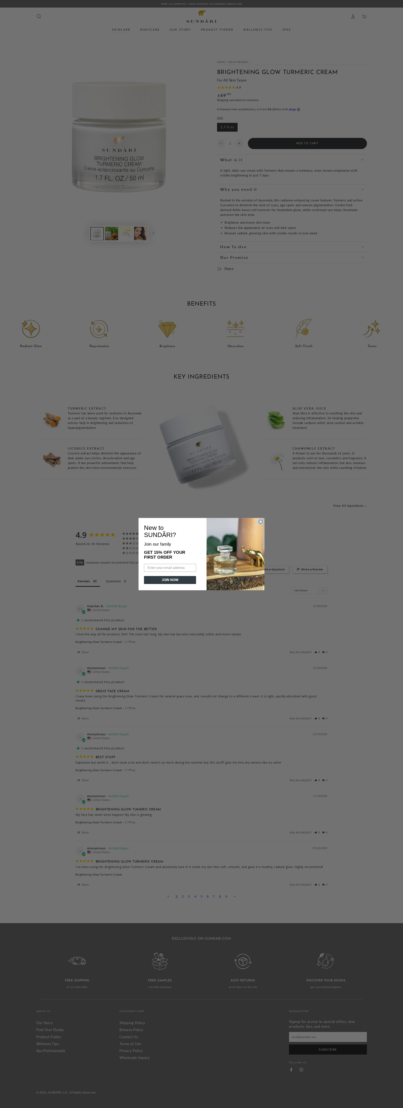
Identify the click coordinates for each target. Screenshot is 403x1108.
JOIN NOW (170, 580)
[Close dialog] (261, 522)
